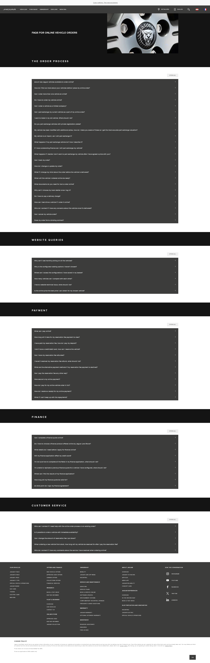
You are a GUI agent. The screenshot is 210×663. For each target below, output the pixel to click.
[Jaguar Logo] (9, 9)
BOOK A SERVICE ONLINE (88, 592)
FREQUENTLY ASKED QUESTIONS (90, 603)
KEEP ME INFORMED (53, 595)
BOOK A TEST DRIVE (53, 592)
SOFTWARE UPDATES (86, 595)
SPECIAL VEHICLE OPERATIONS (19, 583)
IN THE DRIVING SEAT (128, 598)
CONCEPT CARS (127, 586)
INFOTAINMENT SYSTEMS (87, 598)
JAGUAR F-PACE (15, 572)
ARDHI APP (125, 580)
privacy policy (124, 645)
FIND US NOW (84, 630)
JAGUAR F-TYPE (14, 580)
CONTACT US (51, 609)
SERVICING (83, 586)
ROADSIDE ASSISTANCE (87, 624)
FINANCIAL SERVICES (53, 583)
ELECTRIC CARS (14, 594)
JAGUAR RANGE (14, 586)
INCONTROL (83, 577)
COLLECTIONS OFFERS (54, 580)
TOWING (12, 592)
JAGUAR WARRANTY (86, 612)
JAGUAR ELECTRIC (127, 612)
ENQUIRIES (83, 627)
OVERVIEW (50, 604)
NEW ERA (12, 597)
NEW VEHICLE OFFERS (53, 572)
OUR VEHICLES (51, 607)
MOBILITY (83, 572)
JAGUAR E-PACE (15, 574)
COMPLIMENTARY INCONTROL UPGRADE (92, 600)
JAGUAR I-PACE (14, 577)
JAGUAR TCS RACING (128, 574)
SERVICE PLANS (85, 589)
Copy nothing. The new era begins (105, 3)
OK (193, 657)
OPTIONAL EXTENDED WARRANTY (90, 615)
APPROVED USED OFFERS (54, 574)
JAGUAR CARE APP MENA (87, 574)
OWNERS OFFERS (52, 577)
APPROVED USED (52, 618)
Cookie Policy (168, 645)
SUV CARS (13, 589)
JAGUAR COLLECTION (53, 624)
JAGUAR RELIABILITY (128, 583)
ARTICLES (125, 577)
